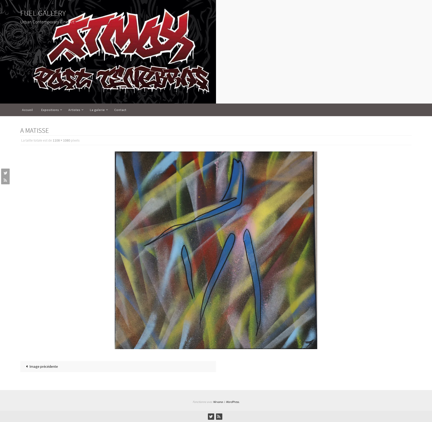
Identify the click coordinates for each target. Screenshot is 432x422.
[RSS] (4, 180)
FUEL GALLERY (43, 13)
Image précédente (43, 366)
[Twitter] (4, 173)
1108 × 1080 (61, 140)
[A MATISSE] (216, 250)
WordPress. (232, 402)
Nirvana (218, 402)
